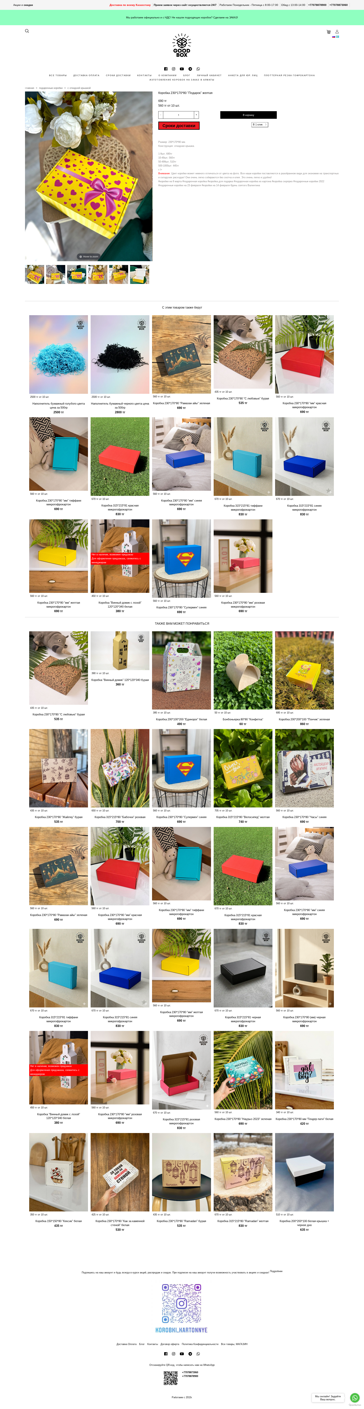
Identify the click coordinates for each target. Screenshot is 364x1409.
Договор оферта (170, 1344)
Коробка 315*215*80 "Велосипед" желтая (243, 817)
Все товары (58, 75)
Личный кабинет (209, 75)
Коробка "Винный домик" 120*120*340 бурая (120, 679)
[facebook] (165, 69)
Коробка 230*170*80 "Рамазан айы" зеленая (181, 403)
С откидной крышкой (79, 88)
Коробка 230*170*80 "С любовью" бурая (243, 398)
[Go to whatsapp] (355, 1398)
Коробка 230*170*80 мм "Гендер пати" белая (304, 1119)
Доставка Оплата (86, 75)
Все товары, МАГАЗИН (234, 1344)
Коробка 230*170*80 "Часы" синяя (304, 817)
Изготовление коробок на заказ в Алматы (182, 80)
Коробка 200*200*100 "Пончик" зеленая (304, 719)
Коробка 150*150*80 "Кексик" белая (58, 1221)
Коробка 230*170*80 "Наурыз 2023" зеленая (243, 1119)
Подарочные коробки (51, 88)
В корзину (248, 115)
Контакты (144, 75)
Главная (29, 88)
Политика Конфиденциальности (200, 1344)
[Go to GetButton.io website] (355, 1405)
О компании (167, 75)
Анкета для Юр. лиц (243, 75)
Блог (187, 75)
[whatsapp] (198, 69)
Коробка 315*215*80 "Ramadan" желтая (242, 1221)
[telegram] (190, 69)
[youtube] (182, 69)
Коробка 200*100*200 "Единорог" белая (181, 719)
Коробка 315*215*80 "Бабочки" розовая (120, 817)
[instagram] (173, 69)
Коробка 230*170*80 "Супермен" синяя (181, 607)
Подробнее (276, 1271)
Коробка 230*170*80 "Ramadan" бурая (181, 1221)
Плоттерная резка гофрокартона (289, 75)
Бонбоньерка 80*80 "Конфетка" (243, 719)
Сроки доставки (118, 75)
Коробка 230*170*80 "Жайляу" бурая (58, 817)
